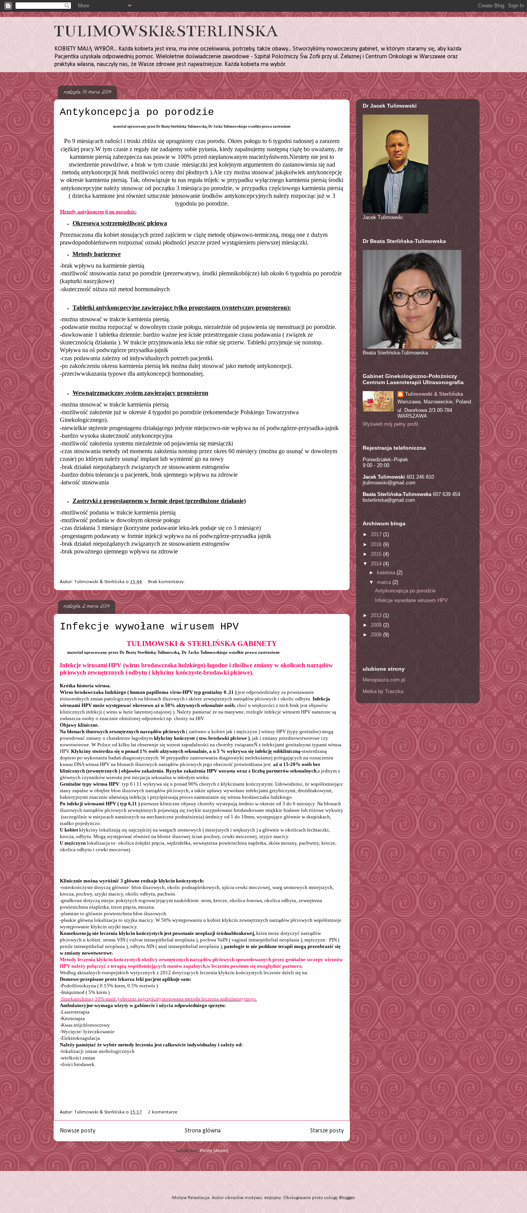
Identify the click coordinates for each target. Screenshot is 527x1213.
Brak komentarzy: (167, 581)
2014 (377, 564)
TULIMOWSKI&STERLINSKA (166, 30)
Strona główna (203, 1131)
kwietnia (387, 572)
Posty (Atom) (214, 1150)
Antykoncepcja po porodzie (137, 112)
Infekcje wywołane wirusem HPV (149, 627)
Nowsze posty (77, 1131)
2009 (377, 625)
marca (384, 582)
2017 (377, 534)
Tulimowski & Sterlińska (434, 394)
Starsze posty (327, 1131)
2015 (377, 554)
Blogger (347, 1197)
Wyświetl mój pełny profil (390, 424)
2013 (377, 615)
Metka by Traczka (383, 691)
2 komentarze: (164, 1112)
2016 (377, 544)
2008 (377, 635)
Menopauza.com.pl (384, 680)
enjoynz (272, 1197)
